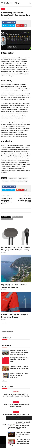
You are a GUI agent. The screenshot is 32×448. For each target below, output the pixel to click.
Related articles (6, 216)
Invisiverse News (12, 3)
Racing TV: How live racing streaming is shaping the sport (19, 359)
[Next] (6, 381)
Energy (3, 9)
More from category (7, 218)
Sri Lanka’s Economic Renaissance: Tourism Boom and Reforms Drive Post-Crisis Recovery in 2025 (19, 425)
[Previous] (3, 381)
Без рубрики (16, 391)
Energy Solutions (12, 178)
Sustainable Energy (22, 181)
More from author (17, 216)
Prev (3, 322)
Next (7, 322)
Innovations (5, 181)
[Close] (8, 418)
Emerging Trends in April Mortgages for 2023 (24, 200)
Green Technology (23, 178)
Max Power (13, 181)
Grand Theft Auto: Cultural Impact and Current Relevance (19, 375)
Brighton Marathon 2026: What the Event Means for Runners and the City (19, 352)
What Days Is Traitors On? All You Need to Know (23, 434)
